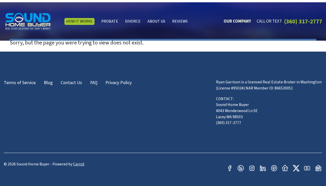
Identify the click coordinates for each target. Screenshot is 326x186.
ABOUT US (156, 21)
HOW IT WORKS (79, 21)
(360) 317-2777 (303, 21)
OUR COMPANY (237, 21)
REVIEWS (180, 21)
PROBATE (109, 21)
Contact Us (71, 83)
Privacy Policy (118, 83)
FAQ (94, 83)
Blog (48, 83)
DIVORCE (133, 21)
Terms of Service (20, 83)
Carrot (79, 164)
